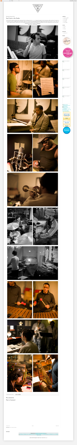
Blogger (46, 437)
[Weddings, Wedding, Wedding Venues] (66, 128)
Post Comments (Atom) (13, 427)
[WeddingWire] (65, 106)
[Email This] (15, 394)
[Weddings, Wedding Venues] (66, 113)
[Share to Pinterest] (20, 394)
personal (64, 20)
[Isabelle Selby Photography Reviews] (66, 105)
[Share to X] (18, 394)
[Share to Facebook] (19, 394)
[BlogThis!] (16, 394)
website (64, 26)
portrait (64, 21)
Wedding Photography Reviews (40, 433)
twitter (64, 27)
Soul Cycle (33, 20)
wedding (64, 22)
